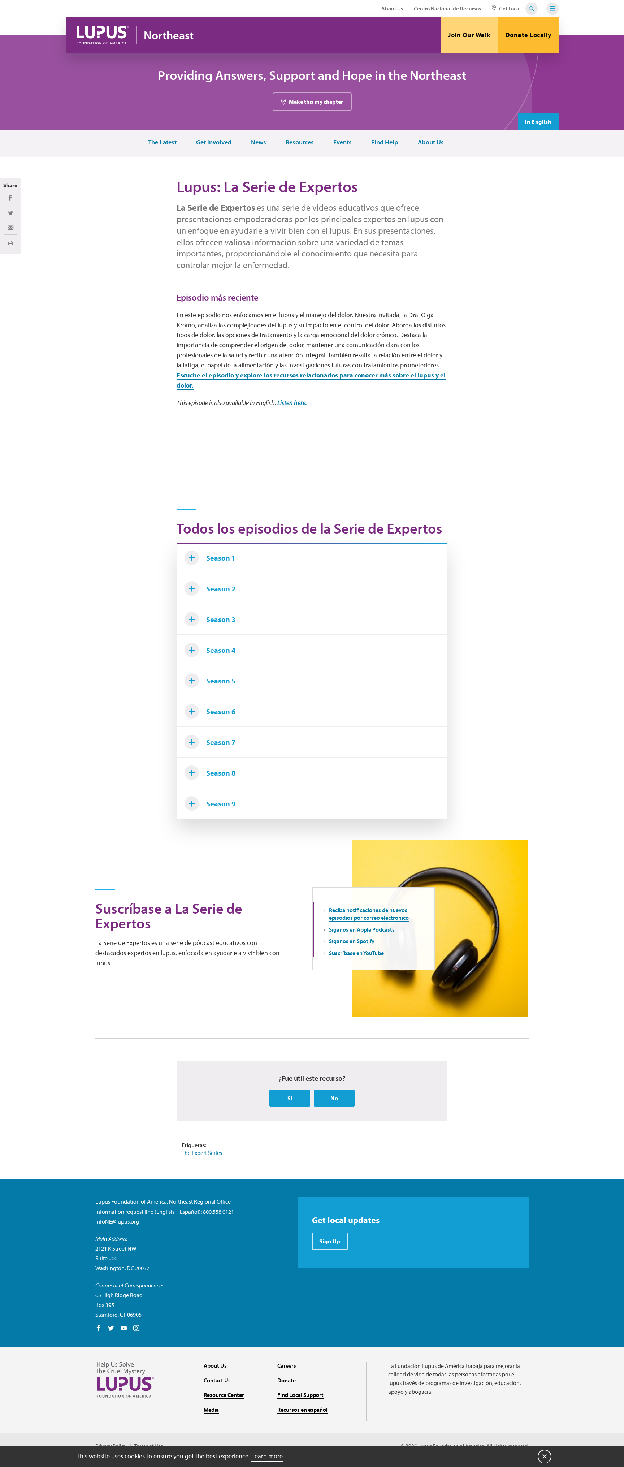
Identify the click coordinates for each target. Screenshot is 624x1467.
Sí (289, 1098)
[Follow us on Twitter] (111, 1328)
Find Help (384, 142)
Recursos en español (302, 1409)
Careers (286, 1365)
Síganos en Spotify (351, 941)
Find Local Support (300, 1394)
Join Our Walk (469, 35)
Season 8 (220, 772)
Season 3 (220, 619)
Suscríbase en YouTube (356, 953)
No (334, 1098)
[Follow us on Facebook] (98, 1328)
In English (538, 121)
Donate (286, 1380)
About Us (392, 8)
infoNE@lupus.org (117, 1221)
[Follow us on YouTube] (124, 1328)
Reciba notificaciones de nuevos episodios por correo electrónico (369, 913)
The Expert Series (202, 1152)
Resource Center (224, 1394)
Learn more (267, 1456)
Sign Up (330, 1241)
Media (211, 1409)
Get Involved (213, 142)
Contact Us (217, 1380)
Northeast (169, 35)
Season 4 (220, 650)
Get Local (509, 8)
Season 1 (220, 557)
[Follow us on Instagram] (136, 1328)
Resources (300, 142)
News (258, 142)
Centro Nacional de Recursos (447, 8)
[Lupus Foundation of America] (103, 35)
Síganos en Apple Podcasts (362, 929)
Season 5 (220, 680)
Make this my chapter (316, 101)
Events (342, 142)
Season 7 (220, 742)
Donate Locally (528, 35)
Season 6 (220, 711)
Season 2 (220, 588)
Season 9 (220, 803)
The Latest (162, 142)
